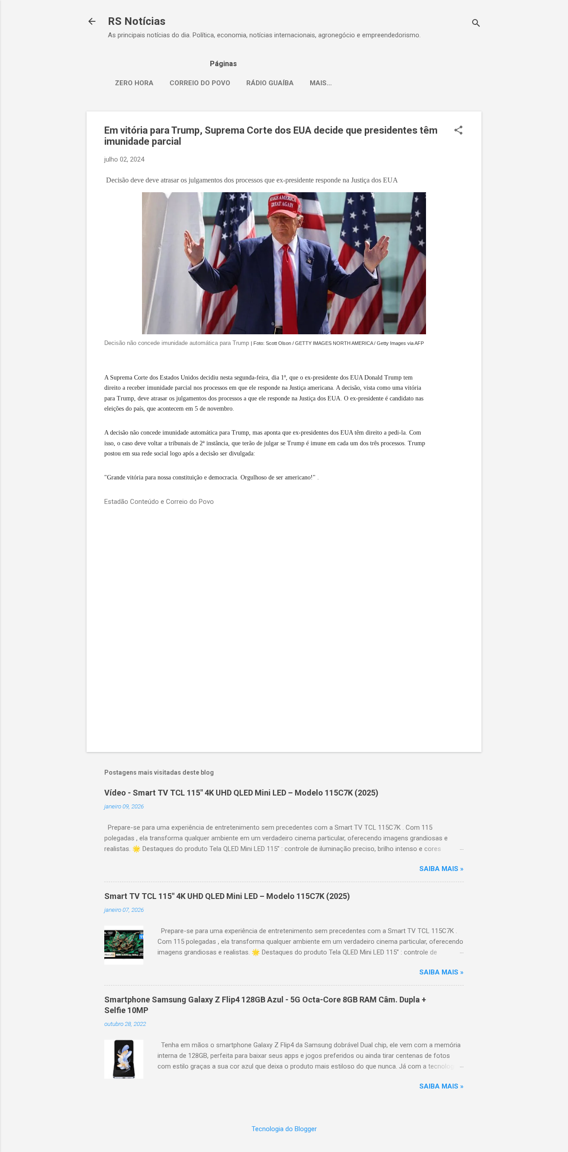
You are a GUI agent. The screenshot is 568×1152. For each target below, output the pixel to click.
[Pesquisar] (476, 24)
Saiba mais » (441, 869)
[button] (458, 131)
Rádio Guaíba (270, 83)
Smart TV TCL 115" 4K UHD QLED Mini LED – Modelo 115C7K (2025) (227, 896)
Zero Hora (134, 83)
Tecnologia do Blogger (284, 1129)
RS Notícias (137, 21)
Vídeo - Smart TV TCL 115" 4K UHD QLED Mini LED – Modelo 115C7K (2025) (241, 792)
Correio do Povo (200, 83)
